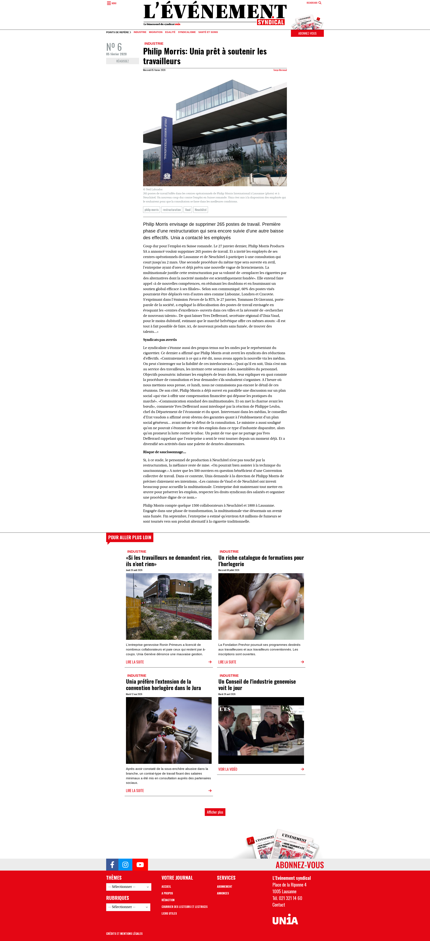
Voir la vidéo (227, 769)
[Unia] (285, 919)
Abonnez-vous (307, 33)
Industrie (140, 32)
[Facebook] (112, 865)
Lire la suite (135, 661)
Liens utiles (169, 913)
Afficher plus (215, 812)
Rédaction (168, 900)
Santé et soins (208, 32)
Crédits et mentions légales (124, 934)
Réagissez (122, 61)
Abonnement (224, 887)
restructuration (172, 209)
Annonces (223, 893)
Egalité (170, 32)
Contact (278, 904)
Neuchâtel (200, 209)
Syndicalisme (187, 32)
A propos (167, 893)
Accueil (166, 887)
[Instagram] (125, 865)
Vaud (187, 209)
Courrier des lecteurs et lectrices (185, 907)
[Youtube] (140, 865)
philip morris (152, 209)
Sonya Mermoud (280, 70)
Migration (155, 32)
